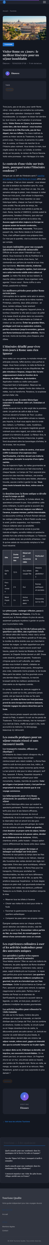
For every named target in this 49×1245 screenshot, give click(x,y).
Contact (5, 1231)
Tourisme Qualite (12, 1197)
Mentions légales (8, 1227)
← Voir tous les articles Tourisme (16, 1121)
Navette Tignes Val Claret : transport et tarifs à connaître (23, 1159)
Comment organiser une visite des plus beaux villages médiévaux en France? (23, 1174)
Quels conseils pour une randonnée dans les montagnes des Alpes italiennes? (22, 1167)
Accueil (5, 11)
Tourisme (13, 11)
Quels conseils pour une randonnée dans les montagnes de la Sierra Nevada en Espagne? (22, 1151)
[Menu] (44, 2)
